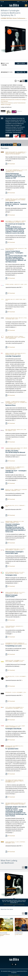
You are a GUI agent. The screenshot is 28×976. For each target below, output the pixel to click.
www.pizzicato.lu (10, 726)
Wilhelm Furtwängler (6, 104)
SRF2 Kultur (8, 170)
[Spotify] (15, 80)
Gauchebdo (8, 221)
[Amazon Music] (18, 80)
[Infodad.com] (2, 745)
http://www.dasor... (10, 338)
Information (17, 975)
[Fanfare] (2, 299)
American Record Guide (11, 318)
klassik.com (8, 198)
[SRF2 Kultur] (2, 169)
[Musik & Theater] (2, 353)
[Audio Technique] (2, 841)
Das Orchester (9, 336)
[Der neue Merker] (2, 803)
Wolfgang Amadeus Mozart (5, 935)
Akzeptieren (11, 975)
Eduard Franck (18, 934)
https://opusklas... (15, 154)
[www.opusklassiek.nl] (2, 152)
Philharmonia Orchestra (6, 103)
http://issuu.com (10, 707)
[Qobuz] (23, 80)
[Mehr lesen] (12, 160)
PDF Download (11, 163)
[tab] (3, 145)
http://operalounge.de (11, 572)
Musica (7, 489)
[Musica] (2, 489)
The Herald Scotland (11, 780)
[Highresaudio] (21, 80)
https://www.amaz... (10, 469)
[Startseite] (14, 5)
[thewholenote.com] (2, 448)
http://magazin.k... (10, 200)
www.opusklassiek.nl (11, 152)
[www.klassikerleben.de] (2, 592)
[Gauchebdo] (2, 221)
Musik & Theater (9, 353)
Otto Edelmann (4, 101)
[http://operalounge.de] (2, 572)
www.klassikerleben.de (12, 592)
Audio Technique (10, 841)
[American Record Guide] (2, 317)
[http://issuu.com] (2, 707)
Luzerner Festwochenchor (19, 103)
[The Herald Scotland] (2, 780)
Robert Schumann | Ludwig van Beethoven (14, 904)
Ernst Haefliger (22, 99)
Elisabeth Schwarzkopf (6, 99)
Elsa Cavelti (15, 99)
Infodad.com (8, 746)
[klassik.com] (2, 198)
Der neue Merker (10, 803)
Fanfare (7, 299)
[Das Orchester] (2, 336)
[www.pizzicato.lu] (2, 725)
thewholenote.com (10, 448)
